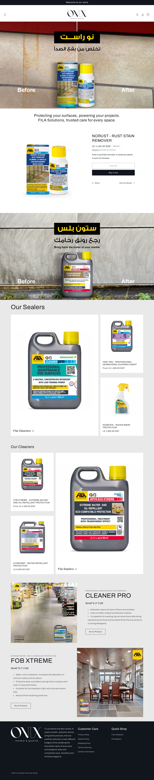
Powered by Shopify (31, 773)
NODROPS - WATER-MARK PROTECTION (116, 426)
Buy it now (113, 173)
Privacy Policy (83, 735)
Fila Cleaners (22, 430)
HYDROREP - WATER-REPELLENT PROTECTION (30, 564)
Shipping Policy (84, 743)
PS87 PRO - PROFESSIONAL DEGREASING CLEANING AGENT (120, 363)
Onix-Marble (20, 773)
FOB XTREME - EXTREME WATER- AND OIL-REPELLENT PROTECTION (31, 501)
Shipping (95, 150)
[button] (5, 14)
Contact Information (86, 752)
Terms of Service (85, 747)
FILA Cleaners (117, 735)
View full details (125, 183)
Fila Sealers (66, 569)
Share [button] (97, 183)
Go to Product (95, 632)
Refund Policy (83, 739)
